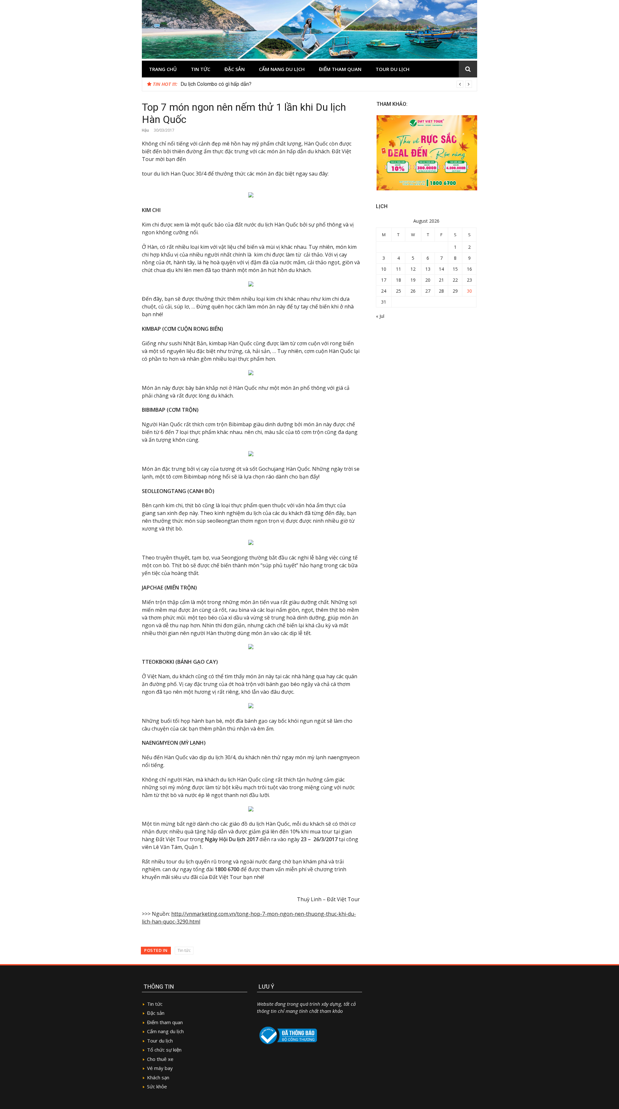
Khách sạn (158, 1077)
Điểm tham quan (340, 69)
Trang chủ (163, 69)
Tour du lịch (392, 69)
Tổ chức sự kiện (164, 1049)
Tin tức (200, 69)
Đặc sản (234, 69)
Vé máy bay (160, 1068)
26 (413, 291)
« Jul (380, 316)
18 (398, 280)
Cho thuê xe (160, 1059)
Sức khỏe (157, 1086)
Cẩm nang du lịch (282, 69)
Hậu (145, 130)
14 (441, 269)
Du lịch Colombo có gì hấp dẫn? (216, 84)
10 (383, 269)
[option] (326, 84)
